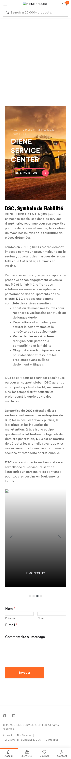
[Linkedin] (13, 715)
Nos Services (24, 735)
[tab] (60, 77)
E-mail (11, 625)
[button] (30, 596)
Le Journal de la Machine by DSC (23, 740)
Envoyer (24, 672)
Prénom (10, 618)
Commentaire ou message (25, 637)
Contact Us (52, 740)
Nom (40, 618)
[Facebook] (4, 715)
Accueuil (7, 735)
